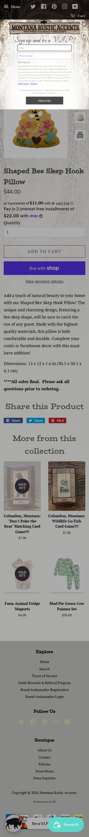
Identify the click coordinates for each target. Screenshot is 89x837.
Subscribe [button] (44, 100)
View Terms (23, 83)
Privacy (34, 83)
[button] (84, 24)
